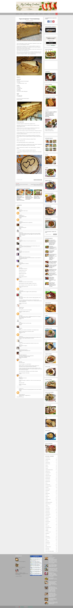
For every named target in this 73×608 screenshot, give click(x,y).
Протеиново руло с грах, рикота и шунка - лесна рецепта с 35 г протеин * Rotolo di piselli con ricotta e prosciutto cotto (52, 242)
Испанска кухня (51, 462)
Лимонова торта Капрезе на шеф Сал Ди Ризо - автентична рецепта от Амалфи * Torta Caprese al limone (53, 583)
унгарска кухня (51, 542)
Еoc (19, 256)
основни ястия (51, 509)
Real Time (36, 575)
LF (19, 322)
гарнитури (51, 487)
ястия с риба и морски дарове (51, 551)
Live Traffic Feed (36, 556)
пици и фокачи (51, 512)
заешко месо (51, 496)
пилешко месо (51, 511)
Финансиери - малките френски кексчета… (35, 564)
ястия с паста (51, 549)
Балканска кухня (51, 459)
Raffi (19, 245)
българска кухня (51, 484)
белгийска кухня (51, 481)
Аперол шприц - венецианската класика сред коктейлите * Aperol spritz (52, 279)
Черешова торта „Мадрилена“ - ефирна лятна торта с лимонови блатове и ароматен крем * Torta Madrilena (53, 574)
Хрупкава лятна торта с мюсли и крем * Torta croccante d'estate (53, 270)
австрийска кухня (51, 472)
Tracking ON (38, 575)
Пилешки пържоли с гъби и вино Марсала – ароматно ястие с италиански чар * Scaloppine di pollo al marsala (53, 569)
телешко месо (51, 536)
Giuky (19, 240)
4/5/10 (20, 373)
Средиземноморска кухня (51, 469)
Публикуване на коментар (20, 396)
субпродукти (51, 533)
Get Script (33, 575)
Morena (20, 336)
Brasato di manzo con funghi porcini (20, 567)
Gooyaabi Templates (30, 606)
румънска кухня (51, 521)
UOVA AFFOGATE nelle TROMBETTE (20, 561)
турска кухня (51, 540)
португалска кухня (51, 517)
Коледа (51, 465)
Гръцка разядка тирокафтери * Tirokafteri (51, 251)
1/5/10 (20, 211)
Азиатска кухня (51, 457)
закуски (51, 497)
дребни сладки (51, 493)
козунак (51, 500)
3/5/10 (20, 351)
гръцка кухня (51, 490)
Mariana (20, 226)
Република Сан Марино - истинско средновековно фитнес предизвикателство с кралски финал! (21, 573)
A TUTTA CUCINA (17, 557)
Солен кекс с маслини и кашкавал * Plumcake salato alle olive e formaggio (53, 266)
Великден (51, 460)
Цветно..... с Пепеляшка (18, 568)
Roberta (20, 262)
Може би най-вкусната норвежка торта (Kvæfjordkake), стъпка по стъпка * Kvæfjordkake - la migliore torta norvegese (53, 257)
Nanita (20, 315)
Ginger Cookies (21, 394)
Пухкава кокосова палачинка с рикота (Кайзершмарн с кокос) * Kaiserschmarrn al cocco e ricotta (29, 197)
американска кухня (51, 475)
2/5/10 (20, 312)
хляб (51, 545)
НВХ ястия (51, 466)
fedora (20, 342)
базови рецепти (51, 478)
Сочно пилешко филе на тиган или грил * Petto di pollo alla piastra (53, 599)
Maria (20, 267)
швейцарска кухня (51, 546)
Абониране (51, 42)
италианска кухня (51, 499)
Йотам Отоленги (51, 463)
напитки (51, 505)
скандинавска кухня (51, 527)
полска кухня (51, 515)
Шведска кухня (51, 471)
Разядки (51, 468)
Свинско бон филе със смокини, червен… (35, 561)
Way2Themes (22, 606)
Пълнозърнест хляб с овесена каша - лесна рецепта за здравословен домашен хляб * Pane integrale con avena (53, 595)
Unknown (20, 290)
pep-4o (20, 296)
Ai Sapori (16, 563)
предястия (51, 518)
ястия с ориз (51, 548)
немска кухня (51, 506)
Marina (20, 221)
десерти (18, 179)
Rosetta (20, 232)
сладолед (51, 530)
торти (21, 179)
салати (51, 524)
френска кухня (51, 543)
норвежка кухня (51, 508)
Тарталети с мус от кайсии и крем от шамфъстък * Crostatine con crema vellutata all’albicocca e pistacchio (51, 114)
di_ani (19, 328)
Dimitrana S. (20, 307)
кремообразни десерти (51, 502)
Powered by (49, 45)
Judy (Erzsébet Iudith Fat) (22, 349)
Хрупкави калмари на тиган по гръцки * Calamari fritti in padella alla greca (53, 274)
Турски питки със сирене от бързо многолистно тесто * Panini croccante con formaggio (52, 284)
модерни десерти (51, 503)
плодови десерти (51, 514)
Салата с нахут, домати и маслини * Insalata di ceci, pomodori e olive (53, 262)
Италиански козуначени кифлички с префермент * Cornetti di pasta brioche (53, 247)
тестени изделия (51, 537)
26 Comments (31, 20)
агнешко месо (51, 474)
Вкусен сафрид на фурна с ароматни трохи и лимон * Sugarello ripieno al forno (53, 565)
